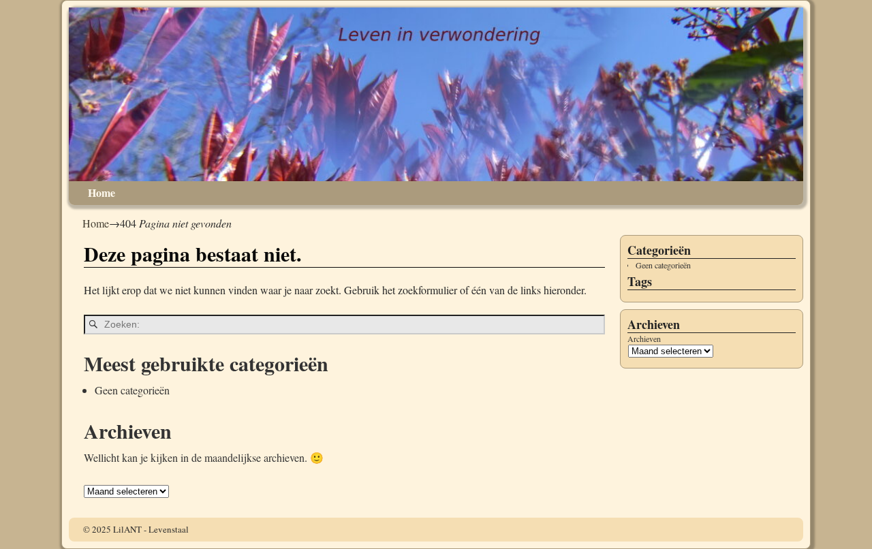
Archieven (644, 339)
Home (101, 192)
